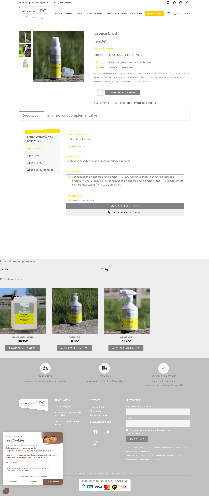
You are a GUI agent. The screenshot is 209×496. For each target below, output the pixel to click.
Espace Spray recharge (40, 169)
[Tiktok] (95, 443)
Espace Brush (34, 148)
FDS (56, 430)
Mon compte (96, 411)
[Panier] (168, 13)
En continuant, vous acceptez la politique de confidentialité (150, 432)
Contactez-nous (98, 415)
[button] (79, 35)
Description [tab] (32, 115)
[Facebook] (95, 432)
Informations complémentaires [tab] (72, 115)
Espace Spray (34, 162)
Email (128, 418)
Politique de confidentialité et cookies (68, 414)
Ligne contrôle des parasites (141, 102)
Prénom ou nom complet (139, 406)
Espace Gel (33, 155)
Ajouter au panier (122, 92)
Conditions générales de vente (67, 423)
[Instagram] (106, 432)
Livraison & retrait (98, 407)
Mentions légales (63, 406)
